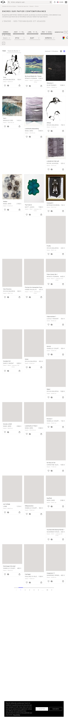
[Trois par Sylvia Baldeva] (12, 65)
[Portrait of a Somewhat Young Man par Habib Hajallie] (34, 272)
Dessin (32, 6)
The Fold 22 (28, 205)
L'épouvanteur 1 (51, 316)
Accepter (42, 709)
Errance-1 (50, 418)
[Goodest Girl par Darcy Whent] (12, 344)
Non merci (56, 709)
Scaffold (49, 498)
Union (26, 359)
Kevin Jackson (52, 163)
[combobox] (13, 51)
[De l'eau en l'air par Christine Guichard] (56, 446)
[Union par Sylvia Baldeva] (34, 343)
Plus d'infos (16, 715)
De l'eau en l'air (51, 462)
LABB (5, 506)
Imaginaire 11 (51, 573)
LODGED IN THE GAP (53, 161)
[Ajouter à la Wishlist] (5, 85)
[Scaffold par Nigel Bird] (56, 486)
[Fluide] (64, 51)
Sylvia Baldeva (9, 79)
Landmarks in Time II (31, 426)
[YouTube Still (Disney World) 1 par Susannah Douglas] (56, 519)
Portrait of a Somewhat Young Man (35, 287)
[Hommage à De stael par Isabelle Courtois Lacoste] (12, 554)
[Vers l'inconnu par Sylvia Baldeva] (12, 273)
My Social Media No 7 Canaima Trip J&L (36, 76)
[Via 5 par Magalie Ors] (12, 106)
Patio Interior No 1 (52, 274)
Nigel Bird (29, 131)
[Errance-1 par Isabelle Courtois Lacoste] (56, 409)
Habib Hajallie (31, 289)
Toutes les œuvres (22, 6)
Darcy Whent (8, 363)
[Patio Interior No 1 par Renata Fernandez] (56, 265)
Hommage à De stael (9, 566)
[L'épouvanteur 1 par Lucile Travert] (56, 301)
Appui (48, 389)
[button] (66, 2)
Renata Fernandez (32, 78)
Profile (49, 246)
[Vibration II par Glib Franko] (56, 68)
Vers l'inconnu (7, 289)
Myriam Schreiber (54, 205)
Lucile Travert (53, 319)
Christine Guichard (54, 465)
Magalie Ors (8, 120)
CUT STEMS (6, 504)
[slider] (2, 33)
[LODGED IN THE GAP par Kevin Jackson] (56, 147)
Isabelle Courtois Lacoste (35, 508)
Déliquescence (29, 506)
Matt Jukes (29, 207)
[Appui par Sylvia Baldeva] (56, 373)
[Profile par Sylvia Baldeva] (56, 230)
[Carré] (61, 51)
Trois (4, 77)
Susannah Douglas (54, 532)
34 (47, 590)
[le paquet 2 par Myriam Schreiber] (56, 187)
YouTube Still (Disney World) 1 (55, 529)
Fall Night (28, 574)
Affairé (49, 123)
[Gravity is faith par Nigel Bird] (12, 412)
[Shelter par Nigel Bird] (12, 186)
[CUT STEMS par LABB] (12, 489)
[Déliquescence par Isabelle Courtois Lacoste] (34, 490)
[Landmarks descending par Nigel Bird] (34, 111)
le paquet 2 (50, 203)
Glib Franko (51, 85)
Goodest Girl (7, 361)
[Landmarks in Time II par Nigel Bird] (34, 413)
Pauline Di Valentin (32, 576)
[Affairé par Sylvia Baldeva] (56, 108)
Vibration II (50, 83)
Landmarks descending (32, 128)
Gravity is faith (7, 424)
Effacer (4, 43)
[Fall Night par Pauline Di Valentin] (34, 558)
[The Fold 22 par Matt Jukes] (34, 188)
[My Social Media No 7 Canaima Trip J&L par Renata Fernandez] (34, 64)
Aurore (49, 346)
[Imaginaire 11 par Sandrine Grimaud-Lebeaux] (56, 557)
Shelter (5, 201)
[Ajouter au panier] (19, 85)
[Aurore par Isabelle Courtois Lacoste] (56, 336)
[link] (50, 2)
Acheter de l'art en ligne (9, 6)
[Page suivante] (51, 590)
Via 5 (4, 118)
